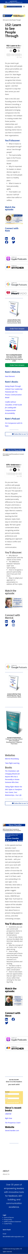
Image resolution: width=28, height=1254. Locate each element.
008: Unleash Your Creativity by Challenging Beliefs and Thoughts (12, 829)
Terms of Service (9, 1217)
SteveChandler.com (12, 1130)
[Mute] (17, 840)
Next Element (10, 376)
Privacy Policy (8, 1219)
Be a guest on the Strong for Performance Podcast (14, 1151)
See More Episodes (14, 1072)
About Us (6, 1174)
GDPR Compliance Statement (12, 1221)
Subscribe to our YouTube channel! (14, 1137)
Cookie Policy (8, 1223)
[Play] (6, 840)
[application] (14, 840)
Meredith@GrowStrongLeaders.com (13, 1236)
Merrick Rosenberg (12, 759)
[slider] (21, 840)
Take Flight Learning (12, 763)
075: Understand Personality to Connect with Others (13, 454)
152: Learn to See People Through (12, 20)
